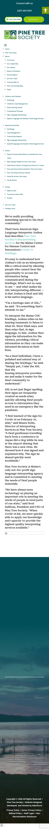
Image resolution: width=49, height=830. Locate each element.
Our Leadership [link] (12, 64)
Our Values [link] (11, 67)
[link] (45, 10)
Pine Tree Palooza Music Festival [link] (18, 173)
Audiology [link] (10, 100)
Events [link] (7, 151)
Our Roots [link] (10, 60)
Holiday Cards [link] (10, 208)
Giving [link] (7, 187)
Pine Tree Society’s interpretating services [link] (20, 239)
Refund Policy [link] (15, 813)
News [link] (9, 89)
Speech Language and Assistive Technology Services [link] (25, 118)
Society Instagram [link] (15, 576)
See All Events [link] (12, 180)
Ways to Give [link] (11, 191)
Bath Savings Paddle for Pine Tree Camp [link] (21, 162)
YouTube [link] (10, 590)
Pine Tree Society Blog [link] (15, 86)
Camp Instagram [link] (14, 583)
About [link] (7, 56)
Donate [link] (34, 19)
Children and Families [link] (13, 96)
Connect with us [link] (24, 3)
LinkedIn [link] (10, 586)
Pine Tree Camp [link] (10, 53)
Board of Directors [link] (13, 71)
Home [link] (7, 49)
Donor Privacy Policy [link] (31, 810)
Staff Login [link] (29, 813)
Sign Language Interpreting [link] (16, 115)
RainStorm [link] (37, 805)
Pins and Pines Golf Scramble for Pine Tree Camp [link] (24, 169)
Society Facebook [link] (15, 572)
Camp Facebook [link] (14, 579)
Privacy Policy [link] (13, 810)
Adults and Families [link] (12, 125)
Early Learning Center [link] (14, 107)
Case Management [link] (13, 133)
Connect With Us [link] (13, 82)
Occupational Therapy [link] (15, 111)
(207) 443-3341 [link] (13, 606)
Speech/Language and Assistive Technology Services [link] (25, 144)
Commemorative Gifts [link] (15, 194)
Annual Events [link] (13, 663)
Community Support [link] (14, 136)
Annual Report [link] (12, 75)
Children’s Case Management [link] (17, 104)
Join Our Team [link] (12, 78)
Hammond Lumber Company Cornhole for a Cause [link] (25, 165)
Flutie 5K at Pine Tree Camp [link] (17, 176)
